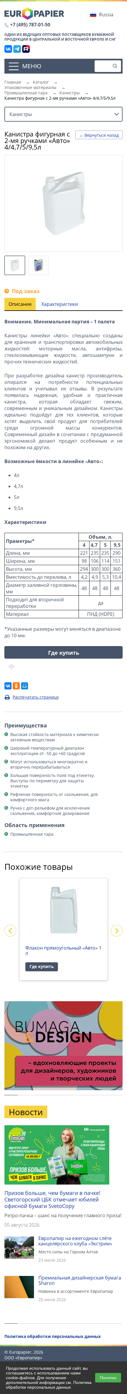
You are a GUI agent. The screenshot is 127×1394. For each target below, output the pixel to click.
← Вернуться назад (99, 135)
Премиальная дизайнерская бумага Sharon (79, 1280)
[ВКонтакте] (8, 49)
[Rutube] (26, 49)
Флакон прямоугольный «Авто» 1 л (63, 950)
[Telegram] (17, 49)
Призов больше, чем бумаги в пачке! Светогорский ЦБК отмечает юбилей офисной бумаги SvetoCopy (52, 1199)
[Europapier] (34, 13)
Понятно (108, 1377)
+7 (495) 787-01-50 (30, 24)
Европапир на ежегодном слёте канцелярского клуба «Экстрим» (75, 1241)
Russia (106, 14)
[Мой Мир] (24, 685)
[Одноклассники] (16, 685)
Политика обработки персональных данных (49, 1385)
